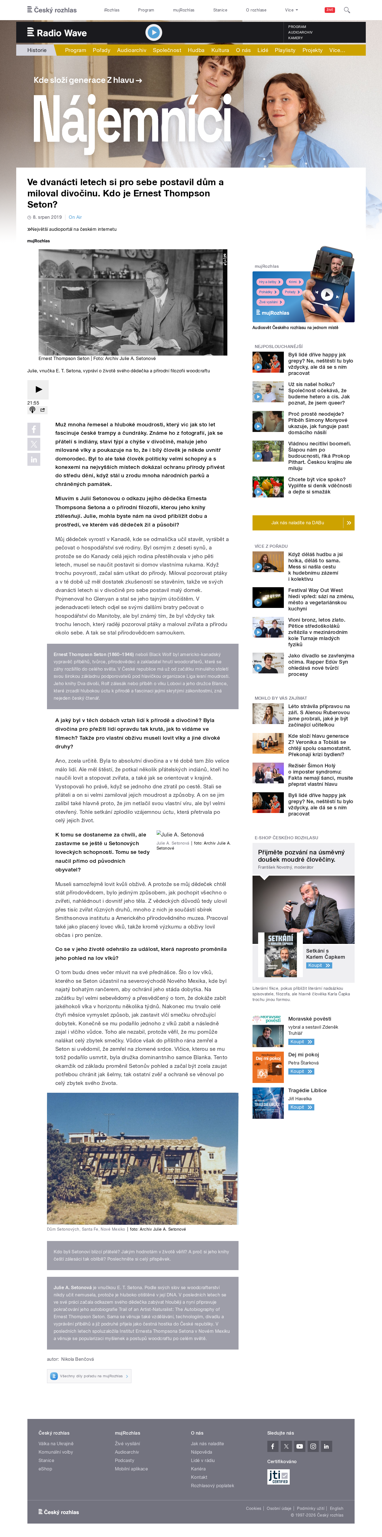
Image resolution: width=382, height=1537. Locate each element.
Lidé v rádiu (203, 1460)
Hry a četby (267, 282)
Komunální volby (56, 1452)
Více (337, 50)
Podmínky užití (310, 1508)
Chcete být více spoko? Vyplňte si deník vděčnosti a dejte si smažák (320, 485)
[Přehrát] (38, 389)
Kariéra (198, 1469)
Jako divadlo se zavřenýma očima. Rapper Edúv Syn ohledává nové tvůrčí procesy (321, 665)
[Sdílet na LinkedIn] (33, 459)
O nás (243, 50)
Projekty (313, 50)
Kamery (295, 38)
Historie (37, 50)
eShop (45, 1469)
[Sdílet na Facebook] (33, 429)
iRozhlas (112, 10)
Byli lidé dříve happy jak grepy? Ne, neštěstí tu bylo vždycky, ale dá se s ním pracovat (320, 364)
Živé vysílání (268, 302)
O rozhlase (256, 10)
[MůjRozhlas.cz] (38, 241)
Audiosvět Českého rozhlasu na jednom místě (295, 327)
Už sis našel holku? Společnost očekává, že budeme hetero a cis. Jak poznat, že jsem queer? (319, 393)
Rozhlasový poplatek (212, 1485)
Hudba (196, 50)
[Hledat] (347, 10)
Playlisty (285, 50)
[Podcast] (32, 410)
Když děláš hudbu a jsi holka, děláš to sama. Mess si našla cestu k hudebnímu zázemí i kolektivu (315, 566)
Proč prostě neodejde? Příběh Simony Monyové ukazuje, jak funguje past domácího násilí (318, 423)
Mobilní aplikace (131, 1469)
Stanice (220, 10)
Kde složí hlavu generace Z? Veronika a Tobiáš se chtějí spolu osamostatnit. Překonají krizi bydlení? (319, 745)
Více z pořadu (271, 546)
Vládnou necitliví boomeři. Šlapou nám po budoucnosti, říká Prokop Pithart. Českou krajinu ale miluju (320, 456)
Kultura (220, 50)
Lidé (263, 50)
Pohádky (265, 292)
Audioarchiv (300, 32)
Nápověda (201, 1452)
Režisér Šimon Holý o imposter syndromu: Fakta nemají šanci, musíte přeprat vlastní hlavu (320, 775)
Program (146, 10)
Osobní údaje (279, 1508)
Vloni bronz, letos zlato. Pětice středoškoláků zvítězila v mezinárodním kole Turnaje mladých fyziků (318, 632)
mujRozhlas (184, 10)
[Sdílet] (42, 410)
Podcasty (125, 1460)
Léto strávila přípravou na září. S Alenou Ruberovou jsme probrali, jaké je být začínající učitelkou (319, 715)
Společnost (167, 50)
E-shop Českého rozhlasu (287, 837)
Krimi (293, 282)
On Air (75, 217)
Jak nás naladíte (207, 1443)
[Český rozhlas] (52, 10)
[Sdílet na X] (33, 444)
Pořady (101, 50)
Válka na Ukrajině (56, 1443)
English (336, 1508)
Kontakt (199, 1477)
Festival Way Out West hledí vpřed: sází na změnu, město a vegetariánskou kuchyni (321, 599)
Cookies (253, 1508)
